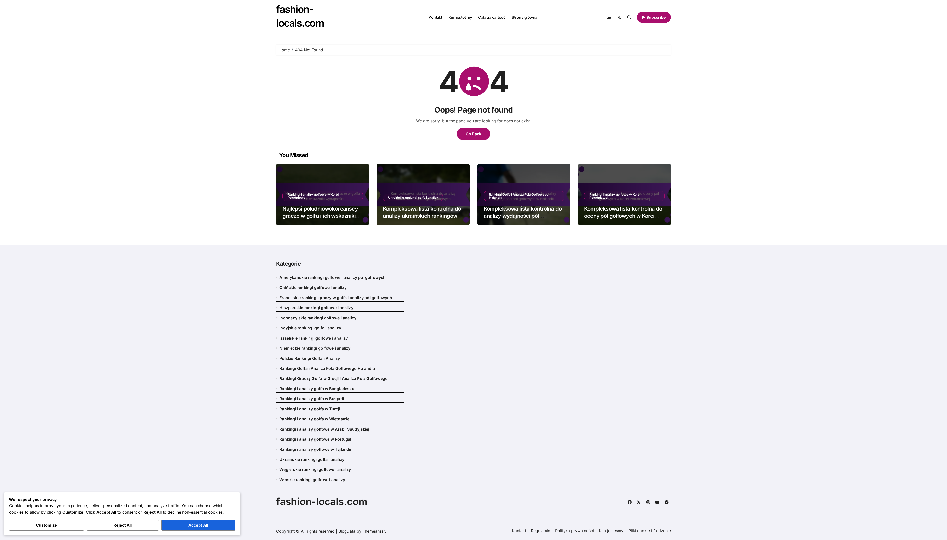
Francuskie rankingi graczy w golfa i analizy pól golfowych (335, 297)
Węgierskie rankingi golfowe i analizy (315, 469)
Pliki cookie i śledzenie (649, 530)
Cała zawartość (491, 17)
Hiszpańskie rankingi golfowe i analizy (316, 307)
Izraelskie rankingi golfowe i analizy (313, 338)
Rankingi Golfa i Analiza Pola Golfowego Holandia (518, 195)
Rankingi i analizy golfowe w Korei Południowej (313, 195)
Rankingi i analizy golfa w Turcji (309, 408)
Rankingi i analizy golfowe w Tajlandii (315, 449)
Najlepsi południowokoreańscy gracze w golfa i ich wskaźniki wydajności (320, 215)
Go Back (473, 133)
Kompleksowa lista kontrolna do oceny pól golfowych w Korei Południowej (623, 215)
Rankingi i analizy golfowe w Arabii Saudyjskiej (324, 429)
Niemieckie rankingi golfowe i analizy (314, 348)
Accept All (198, 525)
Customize (46, 525)
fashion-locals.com (321, 501)
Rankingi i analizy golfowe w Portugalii (316, 439)
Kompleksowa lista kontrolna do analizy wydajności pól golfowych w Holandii (523, 215)
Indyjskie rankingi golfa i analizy (310, 327)
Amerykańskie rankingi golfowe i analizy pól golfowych (332, 277)
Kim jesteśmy (460, 17)
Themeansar (374, 531)
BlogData (346, 531)
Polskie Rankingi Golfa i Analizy (309, 358)
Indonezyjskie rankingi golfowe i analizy (317, 317)
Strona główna (524, 17)
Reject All (122, 525)
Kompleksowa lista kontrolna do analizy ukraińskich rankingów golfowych (422, 215)
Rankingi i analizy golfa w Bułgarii (311, 398)
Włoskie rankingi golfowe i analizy (312, 479)
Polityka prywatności (574, 530)
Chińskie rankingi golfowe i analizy (312, 287)
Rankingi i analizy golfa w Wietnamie (314, 418)
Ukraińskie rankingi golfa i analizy (413, 197)
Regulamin (540, 530)
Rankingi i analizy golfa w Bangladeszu (316, 388)
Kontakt (435, 17)
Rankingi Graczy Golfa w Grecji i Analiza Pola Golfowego (333, 378)
